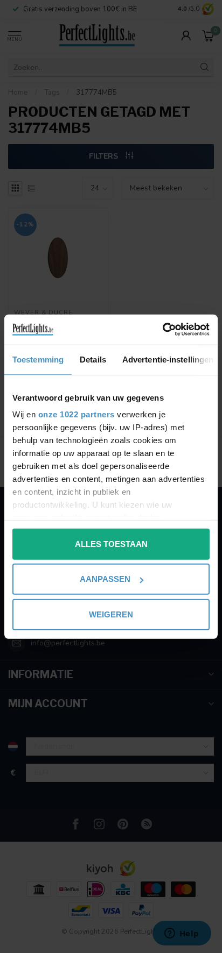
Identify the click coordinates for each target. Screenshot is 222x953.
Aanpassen (105, 579)
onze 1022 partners (76, 414)
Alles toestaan (111, 543)
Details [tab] (93, 359)
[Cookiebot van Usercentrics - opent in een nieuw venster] (162, 330)
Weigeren (111, 613)
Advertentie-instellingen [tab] (167, 359)
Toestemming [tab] (38, 359)
